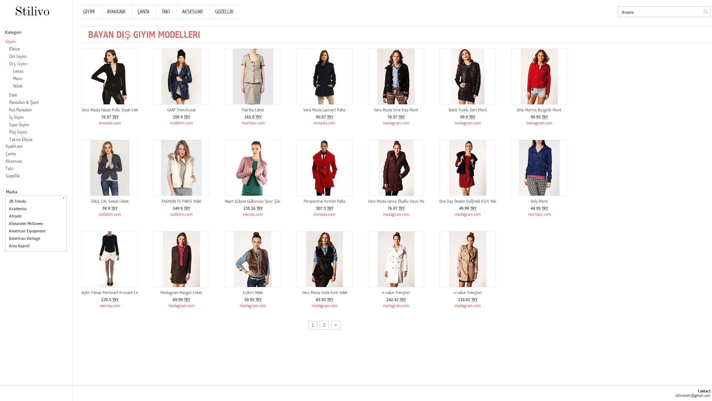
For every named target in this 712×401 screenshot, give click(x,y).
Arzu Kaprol (19, 246)
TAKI (166, 12)
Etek (13, 95)
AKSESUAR (192, 12)
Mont (17, 79)
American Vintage (24, 238)
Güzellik (13, 176)
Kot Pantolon (20, 110)
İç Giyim (16, 117)
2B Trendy (17, 201)
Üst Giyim (17, 56)
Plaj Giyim (18, 132)
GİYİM (89, 12)
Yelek (18, 86)
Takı (10, 169)
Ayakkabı (14, 146)
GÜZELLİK (224, 12)
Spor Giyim (19, 125)
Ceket (18, 71)
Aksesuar (14, 161)
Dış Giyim (18, 64)
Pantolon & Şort (24, 102)
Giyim (11, 42)
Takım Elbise (21, 140)
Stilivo (32, 11)
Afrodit (15, 216)
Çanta (11, 154)
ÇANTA (143, 12)
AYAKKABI (116, 12)
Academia (17, 209)
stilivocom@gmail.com (693, 395)
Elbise (14, 49)
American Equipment (27, 231)
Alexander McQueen (26, 223)
